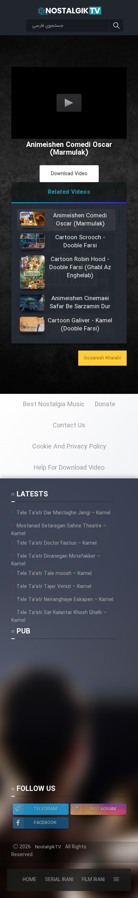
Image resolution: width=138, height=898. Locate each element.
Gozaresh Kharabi (102, 358)
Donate (105, 404)
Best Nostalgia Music (54, 404)
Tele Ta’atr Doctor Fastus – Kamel (57, 543)
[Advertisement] (69, 715)
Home (29, 880)
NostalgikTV (48, 847)
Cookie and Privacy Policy (69, 447)
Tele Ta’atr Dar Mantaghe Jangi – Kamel (63, 513)
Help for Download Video (69, 468)
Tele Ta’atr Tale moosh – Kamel (54, 573)
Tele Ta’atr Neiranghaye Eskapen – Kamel (65, 599)
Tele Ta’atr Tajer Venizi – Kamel (54, 586)
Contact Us (69, 426)
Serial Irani (59, 880)
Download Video (69, 174)
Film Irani (93, 880)
